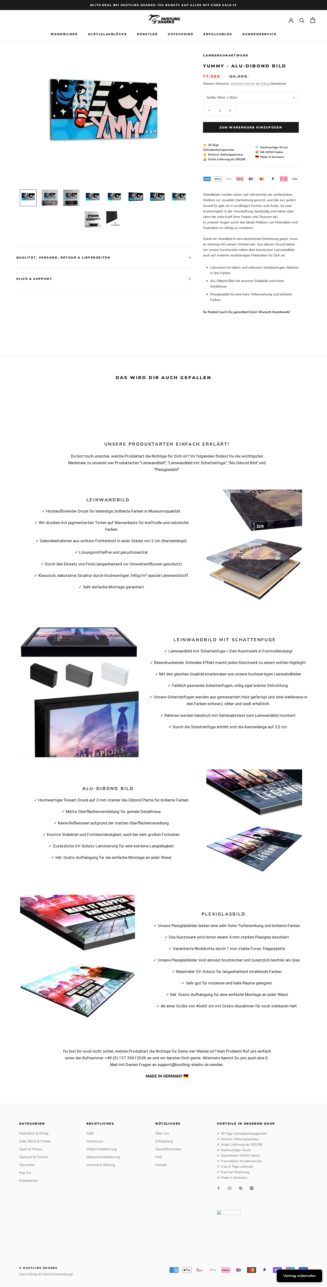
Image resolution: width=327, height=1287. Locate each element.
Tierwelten (27, 1165)
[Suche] (301, 20)
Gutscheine (180, 34)
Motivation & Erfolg (33, 1133)
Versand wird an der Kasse (250, 83)
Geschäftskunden (168, 1149)
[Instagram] (229, 1188)
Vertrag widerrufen (299, 1275)
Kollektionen (28, 1180)
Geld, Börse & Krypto (35, 1141)
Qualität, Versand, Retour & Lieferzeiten (63, 257)
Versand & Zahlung (100, 1165)
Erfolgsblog (217, 34)
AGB (89, 1133)
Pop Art (25, 1173)
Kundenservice (259, 34)
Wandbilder (64, 34)
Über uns (162, 1133)
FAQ (158, 1157)
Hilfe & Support (34, 279)
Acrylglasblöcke (107, 34)
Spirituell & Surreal (33, 1157)
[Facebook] (218, 1188)
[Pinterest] (240, 1188)
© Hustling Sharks (38, 1268)
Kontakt (161, 1165)
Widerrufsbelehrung (101, 1149)
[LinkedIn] (251, 1188)
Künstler (147, 34)
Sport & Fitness (31, 1149)
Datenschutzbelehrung (103, 1157)
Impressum (94, 1141)
